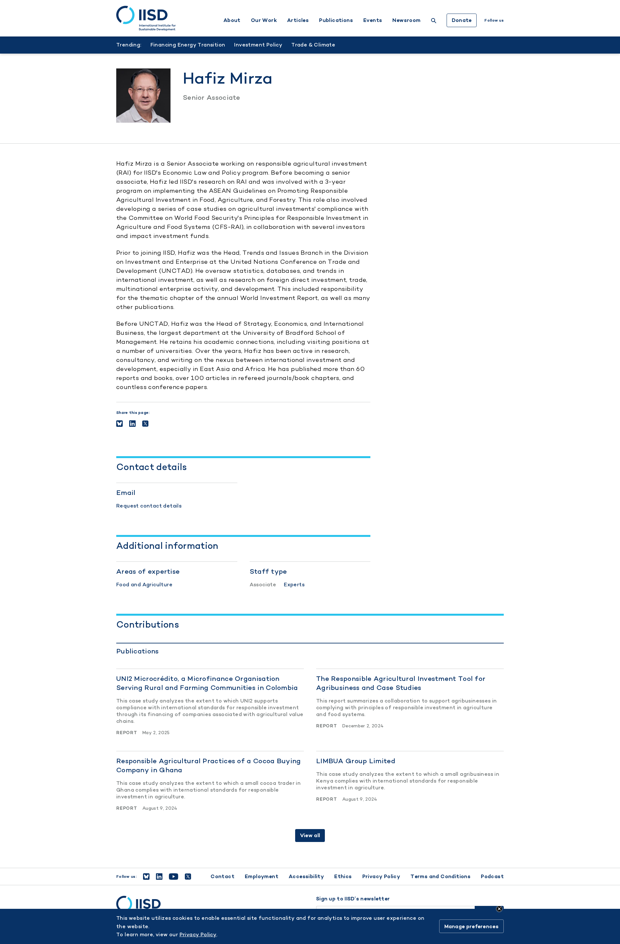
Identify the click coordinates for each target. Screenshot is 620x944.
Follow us (494, 20)
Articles (298, 20)
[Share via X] (145, 423)
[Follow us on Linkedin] (159, 876)
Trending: (128, 44)
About (232, 20)
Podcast (492, 876)
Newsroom (406, 20)
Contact (222, 876)
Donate (462, 20)
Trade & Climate (313, 44)
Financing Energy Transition (187, 44)
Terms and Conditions (440, 876)
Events (372, 20)
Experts (294, 584)
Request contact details (148, 505)
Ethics (343, 876)
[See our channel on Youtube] (173, 876)
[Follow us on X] (188, 876)
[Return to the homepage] (146, 18)
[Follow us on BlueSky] (146, 876)
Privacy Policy (381, 876)
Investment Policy (258, 44)
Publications (336, 20)
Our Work (264, 20)
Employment (261, 876)
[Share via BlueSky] (119, 423)
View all (310, 835)
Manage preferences (471, 926)
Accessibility (306, 876)
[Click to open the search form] (433, 21)
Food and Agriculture (144, 584)
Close (499, 909)
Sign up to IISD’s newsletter (353, 899)
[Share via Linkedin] (132, 423)
